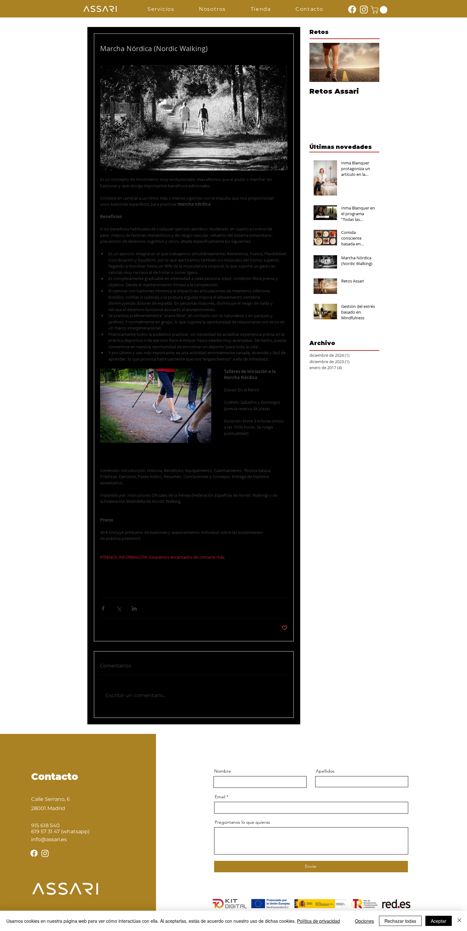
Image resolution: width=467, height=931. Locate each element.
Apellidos (325, 771)
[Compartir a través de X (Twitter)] (119, 608)
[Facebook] (352, 9)
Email (220, 797)
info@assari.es (49, 839)
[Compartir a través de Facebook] (103, 608)
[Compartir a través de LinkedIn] (134, 608)
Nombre (222, 771)
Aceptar (438, 921)
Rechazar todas (400, 921)
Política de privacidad (318, 921)
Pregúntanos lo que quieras (242, 822)
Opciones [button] (364, 921)
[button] (160, 9)
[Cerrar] (459, 921)
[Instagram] (364, 9)
